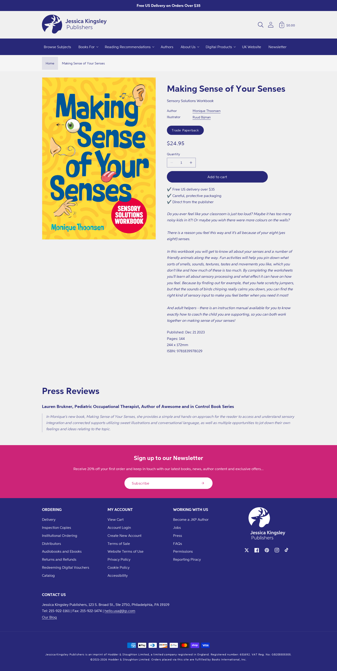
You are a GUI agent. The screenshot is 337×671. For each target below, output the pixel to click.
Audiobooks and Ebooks (62, 551)
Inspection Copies (56, 527)
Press (177, 535)
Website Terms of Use (126, 551)
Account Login (119, 527)
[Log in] (270, 25)
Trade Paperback (185, 130)
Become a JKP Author (191, 519)
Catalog (48, 575)
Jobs (177, 527)
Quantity (173, 154)
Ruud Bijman (202, 117)
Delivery (48, 519)
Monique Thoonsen (207, 111)
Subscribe (140, 483)
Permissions (183, 551)
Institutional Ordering (59, 535)
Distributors (51, 543)
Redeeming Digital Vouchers (65, 567)
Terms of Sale (119, 543)
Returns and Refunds (59, 559)
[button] (260, 24)
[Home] (74, 25)
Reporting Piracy (187, 559)
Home (50, 63)
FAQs (177, 543)
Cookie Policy (119, 567)
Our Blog (49, 617)
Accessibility (118, 575)
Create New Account (124, 535)
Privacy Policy (119, 559)
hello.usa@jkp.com (120, 611)
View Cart (116, 519)
